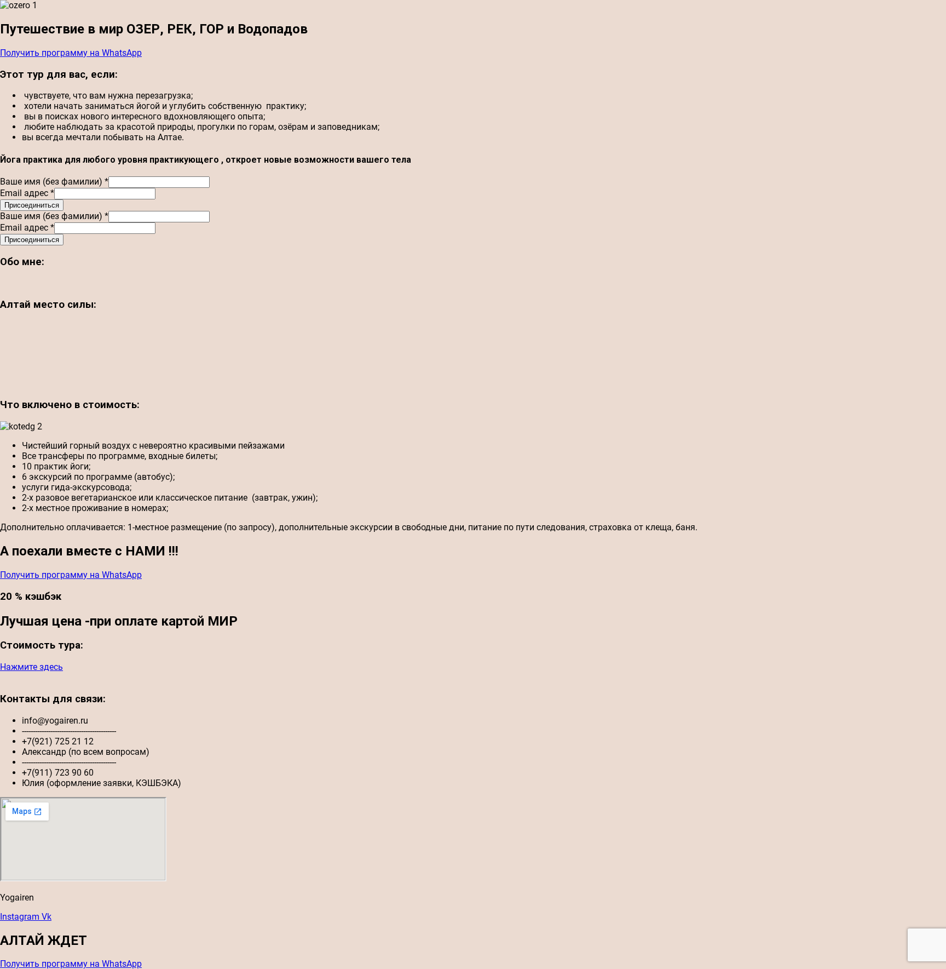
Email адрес (27, 193)
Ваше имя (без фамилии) (54, 181)
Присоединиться (31, 205)
